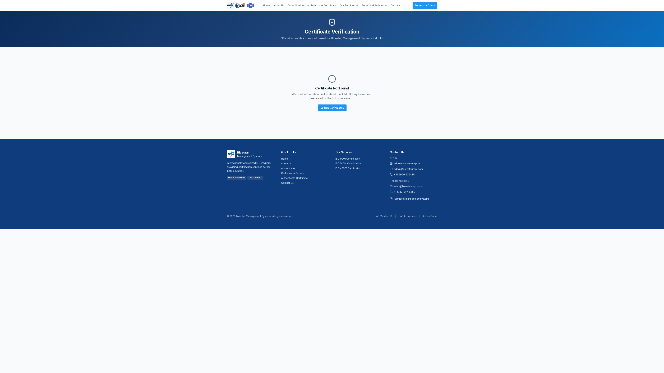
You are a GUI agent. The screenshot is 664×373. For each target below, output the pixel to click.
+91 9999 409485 (404, 174)
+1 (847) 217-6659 (404, 191)
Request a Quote (425, 5)
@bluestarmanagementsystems (411, 198)
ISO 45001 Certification (348, 168)
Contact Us (397, 5)
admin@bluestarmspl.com (408, 169)
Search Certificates (332, 107)
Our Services (347, 5)
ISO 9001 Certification (347, 158)
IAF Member (382, 216)
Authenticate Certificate (321, 5)
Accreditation (296, 5)
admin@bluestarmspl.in (407, 163)
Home (266, 5)
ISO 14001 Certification (348, 163)
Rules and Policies (373, 5)
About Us (278, 5)
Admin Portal (430, 216)
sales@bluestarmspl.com (408, 186)
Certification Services (293, 173)
